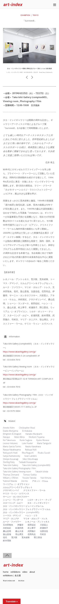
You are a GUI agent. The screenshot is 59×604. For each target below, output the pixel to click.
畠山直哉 (7, 534)
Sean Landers (30, 456)
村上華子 (32, 528)
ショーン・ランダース (13, 499)
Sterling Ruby (9, 462)
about (32, 572)
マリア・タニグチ (11, 518)
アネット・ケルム (40, 481)
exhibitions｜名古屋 (12, 575)
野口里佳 (38, 537)
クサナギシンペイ (11, 490)
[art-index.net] (13, 5)
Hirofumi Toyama (36, 437)
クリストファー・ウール (34, 490)
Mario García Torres (12, 446)
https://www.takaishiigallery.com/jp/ (19, 351)
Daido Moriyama (10, 430)
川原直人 (44, 524)
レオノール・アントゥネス (37, 521)
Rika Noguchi (28, 452)
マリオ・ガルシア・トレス (35, 518)
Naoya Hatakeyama (12, 449)
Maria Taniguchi (44, 443)
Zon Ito (24, 481)
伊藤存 (20, 524)
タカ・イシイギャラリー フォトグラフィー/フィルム (26, 509)
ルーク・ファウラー (12, 521)
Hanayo (6, 437)
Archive (21, 581)
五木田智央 (8, 524)
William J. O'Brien (10, 477)
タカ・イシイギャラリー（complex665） (21, 512)
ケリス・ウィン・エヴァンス (16, 493)
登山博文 (19, 534)
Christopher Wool (27, 427)
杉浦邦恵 (19, 528)
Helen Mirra (19, 437)
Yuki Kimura (46, 477)
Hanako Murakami (33, 433)
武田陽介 (32, 531)
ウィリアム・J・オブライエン (16, 484)
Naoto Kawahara (33, 446)
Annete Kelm (9, 427)
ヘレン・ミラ (31, 515)
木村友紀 (7, 528)
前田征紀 (32, 524)
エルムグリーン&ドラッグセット (18, 487)
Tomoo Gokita (30, 474)
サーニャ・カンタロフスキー (16, 496)
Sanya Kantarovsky (11, 456)
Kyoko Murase (42, 440)
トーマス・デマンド (12, 515)
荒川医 (14, 537)
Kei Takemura (9, 440)
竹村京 (43, 534)
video (24, 572)
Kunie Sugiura (26, 440)
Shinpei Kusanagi (10, 459)
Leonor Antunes (10, 443)
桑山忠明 (7, 531)
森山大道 (19, 531)
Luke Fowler (27, 443)
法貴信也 (44, 531)
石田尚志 (32, 534)
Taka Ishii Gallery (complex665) (36, 465)
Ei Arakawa (27, 430)
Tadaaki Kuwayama (27, 462)
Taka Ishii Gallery (10, 465)
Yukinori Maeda (10, 481)
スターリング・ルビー (13, 502)
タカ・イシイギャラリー (38, 502)
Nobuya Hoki (31, 449)
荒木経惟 (26, 537)
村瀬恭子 (44, 528)
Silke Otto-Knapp (30, 459)
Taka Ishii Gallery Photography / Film (19, 468)
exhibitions (15, 572)
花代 (5, 537)
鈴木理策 (7, 540)
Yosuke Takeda (29, 477)
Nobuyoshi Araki (10, 452)
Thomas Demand (11, 474)
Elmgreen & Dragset (12, 433)
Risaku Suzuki (44, 452)
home (5, 572)
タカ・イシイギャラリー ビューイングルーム (23, 506)
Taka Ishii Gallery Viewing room (17, 471)
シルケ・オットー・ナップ (39, 499)
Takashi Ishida (41, 471)
